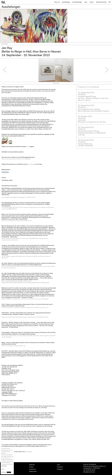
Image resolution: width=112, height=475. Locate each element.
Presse (31, 467)
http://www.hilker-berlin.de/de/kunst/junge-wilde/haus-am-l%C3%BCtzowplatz (25, 317)
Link (28, 146)
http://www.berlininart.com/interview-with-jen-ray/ (17, 220)
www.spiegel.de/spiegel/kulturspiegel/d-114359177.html (18, 197)
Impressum (32, 469)
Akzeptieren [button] (8, 472)
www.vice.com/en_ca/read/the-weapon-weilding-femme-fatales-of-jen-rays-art (25, 307)
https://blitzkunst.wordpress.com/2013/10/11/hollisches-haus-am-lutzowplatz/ (25, 299)
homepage (28, 451)
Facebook (60, 467)
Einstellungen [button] (4, 472)
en (109, 2)
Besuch (4, 469)
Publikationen (6, 471)
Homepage (31, 164)
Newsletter (5, 467)
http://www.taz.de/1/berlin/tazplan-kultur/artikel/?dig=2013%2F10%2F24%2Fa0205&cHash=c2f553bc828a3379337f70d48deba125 (25, 281)
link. (47, 446)
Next (106, 69)
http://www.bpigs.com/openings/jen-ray (14, 345)
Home (3, 464)
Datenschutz (33, 471)
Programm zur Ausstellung (88, 87)
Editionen (32, 464)
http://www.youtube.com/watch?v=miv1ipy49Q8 (16, 159)
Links (58, 464)
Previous (5, 69)
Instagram (60, 469)
